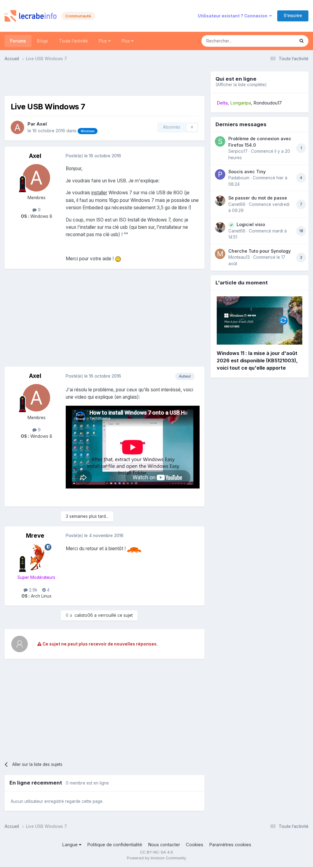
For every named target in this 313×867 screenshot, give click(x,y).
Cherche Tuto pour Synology (259, 251)
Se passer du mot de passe (257, 197)
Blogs (42, 40)
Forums (18, 40)
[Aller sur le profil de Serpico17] (220, 141)
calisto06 (84, 615)
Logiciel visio (251, 224)
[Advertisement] (104, 80)
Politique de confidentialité (114, 844)
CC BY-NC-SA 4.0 (156, 852)
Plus (103, 40)
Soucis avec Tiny (247, 171)
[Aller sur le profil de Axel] (17, 127)
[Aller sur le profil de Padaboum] (220, 174)
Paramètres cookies (230, 844)
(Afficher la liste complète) (241, 84)
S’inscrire (293, 15)
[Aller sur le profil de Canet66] (220, 201)
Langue (70, 844)
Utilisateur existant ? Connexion (233, 15)
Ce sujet (278, 40)
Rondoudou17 (267, 103)
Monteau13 (239, 257)
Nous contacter (164, 844)
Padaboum (238, 177)
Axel (41, 124)
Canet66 (236, 204)
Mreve (35, 535)
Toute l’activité (73, 40)
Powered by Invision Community (156, 858)
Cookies (194, 844)
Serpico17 (238, 151)
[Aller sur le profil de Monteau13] (220, 254)
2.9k (32, 589)
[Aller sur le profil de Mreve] (36, 557)
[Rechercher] (301, 41)
